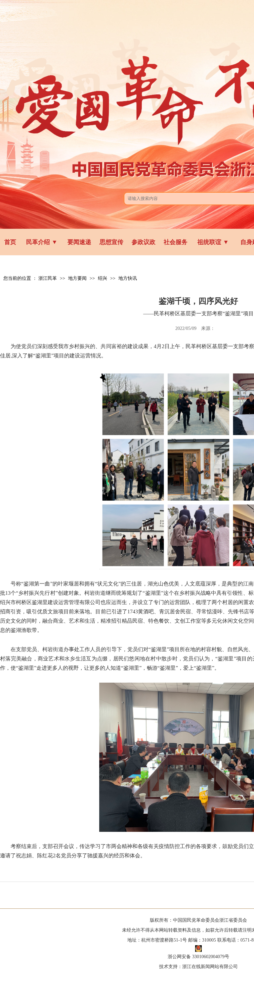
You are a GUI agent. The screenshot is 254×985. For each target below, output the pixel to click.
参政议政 (143, 242)
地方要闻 (77, 278)
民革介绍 (42, 242)
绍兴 (102, 278)
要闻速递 (79, 242)
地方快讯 (127, 278)
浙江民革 (47, 278)
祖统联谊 (213, 242)
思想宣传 (111, 242)
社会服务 (176, 242)
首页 (10, 242)
